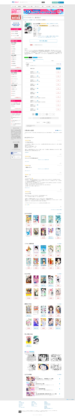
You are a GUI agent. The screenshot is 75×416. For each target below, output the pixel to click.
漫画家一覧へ (19, 67)
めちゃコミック (25, 19)
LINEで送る (26, 57)
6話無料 (58, 255)
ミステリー (39, 36)
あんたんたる (28, 187)
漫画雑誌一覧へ (18, 97)
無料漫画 (19, 6)
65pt (58, 88)
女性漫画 (30, 19)
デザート (13, 95)
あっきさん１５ (28, 170)
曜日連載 (24, 6)
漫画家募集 (45, 407)
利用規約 (45, 401)
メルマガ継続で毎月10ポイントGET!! (16, 124)
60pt (58, 76)
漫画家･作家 (61, 6)
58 (38, 80)
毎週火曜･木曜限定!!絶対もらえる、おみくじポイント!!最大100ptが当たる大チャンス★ (16, 116)
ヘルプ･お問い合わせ (22, 407)
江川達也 (13, 48)
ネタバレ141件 (55, 23)
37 (38, 84)
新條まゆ (13, 61)
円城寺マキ (14, 59)
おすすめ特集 (48, 6)
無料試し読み (43, 285)
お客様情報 (33, 401)
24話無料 (58, 315)
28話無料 (28, 328)
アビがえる (27, 161)
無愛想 (51, 36)
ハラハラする (40, 37)
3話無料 (29, 225)
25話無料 (50, 315)
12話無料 (50, 328)
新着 (42, 6)
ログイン (57, 132)
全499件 (51, 23)
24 (38, 88)
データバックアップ (34, 406)
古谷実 (13, 46)
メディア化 (53, 37)
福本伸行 (13, 44)
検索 (43, 2)
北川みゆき (14, 65)
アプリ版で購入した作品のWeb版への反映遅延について (15, 105)
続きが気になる (48, 37)
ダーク (44, 37)
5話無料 (36, 255)
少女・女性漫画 (15, 33)
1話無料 (43, 225)
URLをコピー (40, 57)
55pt (58, 92)
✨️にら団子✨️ (28, 204)
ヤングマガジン (15, 78)
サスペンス (44, 36)
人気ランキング (37, 6)
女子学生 (56, 36)
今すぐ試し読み (43, 40)
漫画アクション (15, 83)
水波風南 (13, 63)
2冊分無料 (36, 298)
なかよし (13, 93)
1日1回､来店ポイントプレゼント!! (15, 121)
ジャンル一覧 (14, 6)
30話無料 (50, 298)
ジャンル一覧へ (18, 37)
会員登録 (20, 401)
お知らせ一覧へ (18, 108)
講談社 (39, 30)
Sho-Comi (14, 86)
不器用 (53, 36)
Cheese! (13, 91)
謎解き (48, 36)
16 (38, 96)
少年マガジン (14, 76)
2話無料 (58, 225)
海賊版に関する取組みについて (48, 408)
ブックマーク (35, 57)
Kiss (34, 19)
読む (58, 68)
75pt (58, 96)
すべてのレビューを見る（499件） (56, 209)
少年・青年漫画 (15, 31)
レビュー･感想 (30, 6)
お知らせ (20, 406)
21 (38, 100)
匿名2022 (27, 152)
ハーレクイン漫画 (15, 35)
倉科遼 (13, 53)
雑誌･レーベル (55, 6)
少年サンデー (14, 74)
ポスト (31, 57)
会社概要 (45, 406)
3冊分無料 (36, 285)
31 (38, 92)
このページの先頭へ (71, 399)
